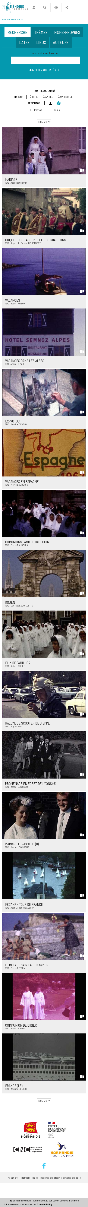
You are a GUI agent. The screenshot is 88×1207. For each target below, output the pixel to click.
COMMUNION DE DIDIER (21, 1025)
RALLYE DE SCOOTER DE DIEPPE (27, 723)
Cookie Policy (44, 1204)
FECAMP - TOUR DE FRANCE (24, 904)
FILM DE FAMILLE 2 (18, 662)
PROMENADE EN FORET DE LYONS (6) (30, 783)
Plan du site (13, 1177)
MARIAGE (11, 179)
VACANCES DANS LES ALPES (24, 360)
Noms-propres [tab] (67, 32)
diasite (77, 1177)
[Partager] (67, 7)
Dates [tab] (24, 42)
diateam (56, 1177)
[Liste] (48, 102)
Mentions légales (29, 1177)
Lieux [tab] (41, 42)
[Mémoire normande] (15, 7)
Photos (38, 110)
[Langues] (56, 7)
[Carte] (56, 102)
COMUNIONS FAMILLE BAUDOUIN (27, 542)
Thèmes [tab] (40, 32)
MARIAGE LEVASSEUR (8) (22, 844)
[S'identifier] (34, 7)
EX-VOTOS (12, 421)
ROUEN (10, 602)
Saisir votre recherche (44, 53)
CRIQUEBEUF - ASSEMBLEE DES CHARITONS (35, 240)
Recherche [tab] (17, 32)
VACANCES (12, 300)
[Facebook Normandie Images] (44, 1166)
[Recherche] (44, 7)
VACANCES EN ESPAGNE (22, 481)
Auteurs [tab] (61, 42)
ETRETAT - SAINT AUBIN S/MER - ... (29, 965)
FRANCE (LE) (13, 1085)
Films (57, 110)
